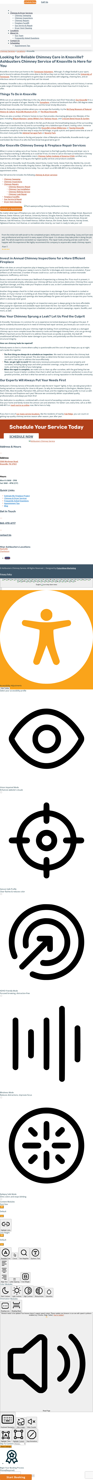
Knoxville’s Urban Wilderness (54, 128)
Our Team (19, 35)
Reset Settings (6, 1446)
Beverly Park (50, 133)
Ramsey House (50, 118)
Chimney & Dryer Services (21, 13)
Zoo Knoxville (81, 100)
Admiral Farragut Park (32, 133)
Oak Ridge (68, 414)
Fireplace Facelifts (12, 197)
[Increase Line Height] (2, 1235)
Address (4, 457)
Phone (7, 1470)
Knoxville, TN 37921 (8, 464)
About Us (14, 33)
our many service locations (28, 414)
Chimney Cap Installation (19, 189)
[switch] (1, 792)
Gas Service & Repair (24, 25)
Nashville (4, 549)
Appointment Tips (22, 45)
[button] (1, 589)
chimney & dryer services (46, 175)
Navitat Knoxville (76, 128)
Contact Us (15, 40)
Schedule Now (30, 2)
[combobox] (46, 583)
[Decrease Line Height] (2, 1244)
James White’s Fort (36, 118)
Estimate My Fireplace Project (17, 496)
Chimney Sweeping (23, 15)
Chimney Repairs (22, 20)
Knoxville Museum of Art (26, 111)
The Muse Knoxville (48, 111)
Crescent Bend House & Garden (75, 118)
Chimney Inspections (24, 18)
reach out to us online (20, 405)
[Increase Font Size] (2, 1206)
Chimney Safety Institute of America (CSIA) (56, 156)
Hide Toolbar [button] (5, 688)
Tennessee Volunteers (43, 71)
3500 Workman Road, (9, 461)
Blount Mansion (20, 118)
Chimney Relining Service (19, 192)
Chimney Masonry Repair (19, 186)
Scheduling (15, 43)
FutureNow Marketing (66, 568)
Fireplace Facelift (22, 23)
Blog (6, 506)
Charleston (4, 551)
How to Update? (59, 1315)
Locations (14, 30)
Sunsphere (44, 102)
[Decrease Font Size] (2, 1216)
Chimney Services (7, 51)
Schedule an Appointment (11, 208)
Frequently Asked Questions (27, 38)
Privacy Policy (6, 574)
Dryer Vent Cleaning (23, 28)
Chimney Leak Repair (18, 194)
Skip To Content (7, 1443)
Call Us (44, 2)
